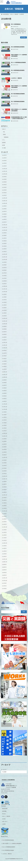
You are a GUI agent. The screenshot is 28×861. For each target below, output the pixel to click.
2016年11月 (4, 436)
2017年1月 (4, 430)
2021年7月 (4, 299)
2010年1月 (4, 556)
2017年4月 (4, 422)
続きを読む (23, 37)
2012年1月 (4, 524)
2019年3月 (4, 363)
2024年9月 (4, 206)
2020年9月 (4, 326)
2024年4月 (4, 214)
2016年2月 (4, 452)
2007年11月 (4, 577)
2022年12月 (4, 254)
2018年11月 (4, 374)
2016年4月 (4, 446)
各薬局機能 (4, 811)
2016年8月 (4, 441)
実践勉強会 (6, 137)
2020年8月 (4, 329)
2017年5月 (4, 420)
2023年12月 (4, 224)
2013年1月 (4, 508)
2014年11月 (4, 478)
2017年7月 (4, 417)
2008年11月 (4, 561)
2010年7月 (4, 548)
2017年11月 (4, 406)
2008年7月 (4, 567)
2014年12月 (4, 476)
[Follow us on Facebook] (2, 796)
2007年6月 (4, 588)
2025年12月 (4, 168)
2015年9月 (4, 460)
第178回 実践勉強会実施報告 (18, 93)
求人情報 (4, 147)
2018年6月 (4, 388)
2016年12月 (4, 433)
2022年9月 (4, 262)
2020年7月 (4, 331)
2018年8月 (4, 382)
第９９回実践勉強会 (16, 24)
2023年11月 (4, 227)
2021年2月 (4, 313)
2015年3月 (4, 470)
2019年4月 (4, 361)
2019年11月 (4, 345)
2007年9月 (4, 583)
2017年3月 (4, 425)
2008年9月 (4, 564)
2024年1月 (4, 222)
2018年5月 (4, 390)
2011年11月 (4, 527)
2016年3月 (4, 449)
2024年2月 (4, 219)
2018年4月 (4, 393)
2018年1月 (4, 401)
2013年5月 (4, 503)
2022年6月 (4, 270)
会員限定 (4, 142)
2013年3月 (4, 505)
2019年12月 (4, 342)
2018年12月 (4, 371)
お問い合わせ (4, 821)
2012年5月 (4, 519)
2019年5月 (4, 358)
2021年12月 (4, 286)
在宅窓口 (4, 818)
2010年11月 (4, 543)
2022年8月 (4, 264)
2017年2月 (4, 428)
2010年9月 (4, 545)
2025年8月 (4, 179)
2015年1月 (4, 473)
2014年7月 (4, 484)
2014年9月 (4, 481)
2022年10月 (4, 259)
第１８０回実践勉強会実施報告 (18, 62)
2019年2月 (4, 366)
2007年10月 (4, 580)
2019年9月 (4, 350)
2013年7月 (4, 500)
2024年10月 (4, 203)
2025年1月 (4, 195)
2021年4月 (4, 307)
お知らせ (4, 129)
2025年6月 (4, 182)
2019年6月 (4, 355)
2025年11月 (4, 171)
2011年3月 (4, 537)
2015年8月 (4, 462)
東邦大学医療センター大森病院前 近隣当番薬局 (11, 843)
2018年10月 (4, 377)
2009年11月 (4, 559)
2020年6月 (4, 334)
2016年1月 (4, 454)
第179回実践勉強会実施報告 (17, 70)
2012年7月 (4, 516)
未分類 (3, 145)
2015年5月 (4, 465)
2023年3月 (4, 246)
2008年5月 (4, 569)
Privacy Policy (4, 792)
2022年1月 (4, 283)
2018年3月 (4, 396)
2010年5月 (4, 551)
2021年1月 (4, 315)
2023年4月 (4, 243)
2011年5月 (4, 535)
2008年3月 (4, 572)
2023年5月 (4, 240)
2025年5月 (4, 184)
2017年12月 (4, 404)
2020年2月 (4, 337)
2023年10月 (4, 230)
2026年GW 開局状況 (16, 78)
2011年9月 (4, 529)
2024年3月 (4, 216)
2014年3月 (4, 489)
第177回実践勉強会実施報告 (17, 101)
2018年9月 (4, 379)
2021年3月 (4, 310)
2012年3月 (4, 521)
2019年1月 (4, 369)
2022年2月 (4, 281)
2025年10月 (4, 174)
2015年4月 (4, 468)
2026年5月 (4, 157)
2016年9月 (4, 438)
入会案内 (4, 824)
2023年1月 (4, 251)
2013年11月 (4, 495)
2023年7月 (4, 238)
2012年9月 (4, 513)
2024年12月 (4, 198)
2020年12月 (4, 318)
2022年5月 (4, 272)
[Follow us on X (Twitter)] (5, 796)
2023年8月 (4, 235)
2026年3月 (4, 163)
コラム (3, 139)
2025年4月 (4, 187)
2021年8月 (4, 297)
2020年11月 (4, 321)
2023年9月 (4, 232)
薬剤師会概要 (4, 808)
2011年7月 (4, 532)
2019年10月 (4, 347)
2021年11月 (4, 289)
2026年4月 (4, 160)
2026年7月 (4, 155)
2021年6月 (4, 302)
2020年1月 (4, 339)
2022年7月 (4, 267)
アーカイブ (3, 769)
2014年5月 (4, 486)
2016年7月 (4, 444)
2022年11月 (4, 256)
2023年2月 (4, 248)
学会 (4, 131)
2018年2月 (4, 398)
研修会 (4, 134)
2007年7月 (4, 585)
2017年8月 (4, 414)
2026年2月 (4, 165)
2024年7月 (4, 211)
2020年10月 (4, 323)
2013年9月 (4, 497)
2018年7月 (4, 385)
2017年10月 (4, 409)
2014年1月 (4, 492)
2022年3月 (4, 278)
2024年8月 (4, 208)
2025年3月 (4, 190)
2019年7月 (4, 353)
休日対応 (4, 813)
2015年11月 (4, 457)
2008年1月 (4, 575)
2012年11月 (4, 511)
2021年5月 (4, 305)
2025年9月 (4, 176)
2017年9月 (4, 412)
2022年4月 (4, 275)
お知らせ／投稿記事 (6, 816)
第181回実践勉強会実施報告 (17, 46)
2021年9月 (4, 294)
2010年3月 (4, 553)
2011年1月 (4, 540)
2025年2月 (4, 192)
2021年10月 (4, 291)
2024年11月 (4, 200)
